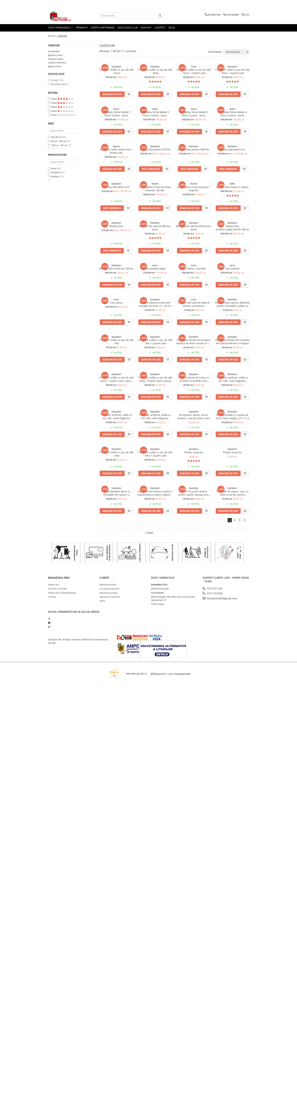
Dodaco (55, 176)
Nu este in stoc (58, 84)
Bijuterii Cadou (55, 55)
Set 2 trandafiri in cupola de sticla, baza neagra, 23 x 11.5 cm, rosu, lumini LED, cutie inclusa (232, 416)
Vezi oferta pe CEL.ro (136, 673)
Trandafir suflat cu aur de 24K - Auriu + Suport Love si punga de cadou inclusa (116, 379)
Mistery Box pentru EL (232, 149)
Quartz (116, 146)
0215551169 (214, 588)
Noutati (146, 27)
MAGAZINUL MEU (59, 577)
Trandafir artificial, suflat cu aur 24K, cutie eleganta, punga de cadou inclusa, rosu (232, 379)
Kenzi (116, 108)
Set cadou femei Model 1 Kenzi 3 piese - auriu (116, 113)
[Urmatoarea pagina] (244, 520)
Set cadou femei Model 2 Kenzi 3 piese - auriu (155, 113)
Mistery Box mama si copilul (232, 187)
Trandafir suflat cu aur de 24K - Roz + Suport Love (155, 341)
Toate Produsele (59, 27)
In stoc (54, 80)
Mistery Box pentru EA (116, 187)
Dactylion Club (128, 27)
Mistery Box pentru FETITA (155, 149)
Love (193, 66)
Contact (160, 27)
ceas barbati (232, 268)
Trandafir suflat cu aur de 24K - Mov (116, 454)
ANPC (102, 600)
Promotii (82, 27)
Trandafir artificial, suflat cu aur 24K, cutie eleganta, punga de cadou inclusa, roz (155, 416)
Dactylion (56, 172)
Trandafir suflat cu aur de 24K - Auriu (116, 71)
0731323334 (214, 593)
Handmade (53, 51)
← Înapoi (148, 532)
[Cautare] (160, 15)
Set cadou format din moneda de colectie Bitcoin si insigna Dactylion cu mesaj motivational (232, 341)
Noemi (155, 183)
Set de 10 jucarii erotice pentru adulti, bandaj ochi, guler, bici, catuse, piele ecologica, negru (193, 493)
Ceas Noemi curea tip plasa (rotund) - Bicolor (155, 188)
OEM (232, 183)
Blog (172, 27)
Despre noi (53, 584)
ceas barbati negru (155, 268)
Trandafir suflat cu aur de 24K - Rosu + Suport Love (232, 71)
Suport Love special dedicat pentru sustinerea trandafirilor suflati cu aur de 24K (193, 304)
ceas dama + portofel (194, 268)
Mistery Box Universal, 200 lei (116, 268)
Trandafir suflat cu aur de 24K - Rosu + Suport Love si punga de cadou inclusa (155, 379)
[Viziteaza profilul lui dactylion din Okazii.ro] (114, 673)
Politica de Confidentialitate (62, 592)
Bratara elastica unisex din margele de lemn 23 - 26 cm (155, 304)
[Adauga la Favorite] (129, 94)
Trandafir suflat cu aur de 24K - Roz (116, 341)
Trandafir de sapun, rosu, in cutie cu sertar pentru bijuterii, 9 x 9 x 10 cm (232, 493)
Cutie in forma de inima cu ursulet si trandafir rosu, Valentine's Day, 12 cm (193, 379)
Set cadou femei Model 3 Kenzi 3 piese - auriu (193, 113)
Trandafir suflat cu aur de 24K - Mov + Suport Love (155, 454)
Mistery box (116, 226)
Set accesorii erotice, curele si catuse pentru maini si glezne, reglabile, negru (155, 493)
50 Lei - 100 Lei (58, 141)
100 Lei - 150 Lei (59, 145)
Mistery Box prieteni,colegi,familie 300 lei (232, 227)
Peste (54, 98)
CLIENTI (104, 577)
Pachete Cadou (55, 58)
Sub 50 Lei (56, 137)
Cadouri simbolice (57, 62)
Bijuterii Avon (55, 66)
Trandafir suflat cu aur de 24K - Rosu (155, 71)
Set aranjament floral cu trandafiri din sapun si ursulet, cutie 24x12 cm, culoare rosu (116, 493)
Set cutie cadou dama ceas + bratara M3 (116, 151)
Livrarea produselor (110, 588)
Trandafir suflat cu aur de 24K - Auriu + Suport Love (194, 71)
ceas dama (116, 302)
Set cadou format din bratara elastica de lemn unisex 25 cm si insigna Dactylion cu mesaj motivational (193, 341)
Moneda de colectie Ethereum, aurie (193, 227)
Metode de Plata (108, 584)
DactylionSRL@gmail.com (221, 598)
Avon (53, 168)
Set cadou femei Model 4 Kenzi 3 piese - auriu (232, 113)
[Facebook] (49, 618)
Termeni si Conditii (57, 588)
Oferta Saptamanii (103, 27)
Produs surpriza (193, 452)
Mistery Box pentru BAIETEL (194, 149)
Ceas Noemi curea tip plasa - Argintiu (193, 188)
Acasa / (52, 35)
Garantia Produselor (110, 596)
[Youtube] (49, 622)
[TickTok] (49, 626)
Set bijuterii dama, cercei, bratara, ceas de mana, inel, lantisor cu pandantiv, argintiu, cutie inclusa (194, 416)
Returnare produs (109, 592)
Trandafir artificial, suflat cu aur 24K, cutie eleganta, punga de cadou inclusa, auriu (116, 416)
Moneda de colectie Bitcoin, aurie (155, 227)
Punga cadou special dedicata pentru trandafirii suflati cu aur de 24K (232, 304)
